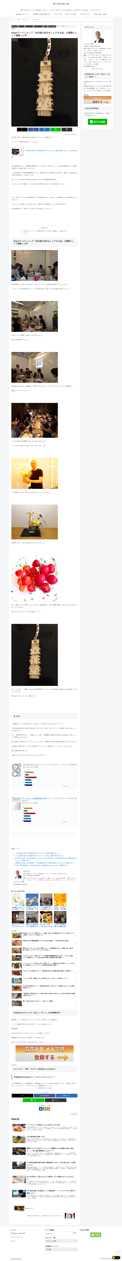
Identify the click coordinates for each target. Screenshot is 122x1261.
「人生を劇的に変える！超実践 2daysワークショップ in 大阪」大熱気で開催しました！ (39, 855)
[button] (67, 129)
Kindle (27, 775)
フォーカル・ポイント (29, 764)
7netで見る (28, 780)
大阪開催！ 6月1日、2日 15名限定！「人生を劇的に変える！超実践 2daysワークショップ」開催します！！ (45, 862)
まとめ (25, 233)
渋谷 (14, 28)
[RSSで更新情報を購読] (48, 1109)
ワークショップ (38, 26)
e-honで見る (28, 785)
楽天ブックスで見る (30, 777)
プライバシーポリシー (17, 1237)
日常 (46, 26)
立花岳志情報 (53, 26)
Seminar (15, 26)
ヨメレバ (65, 785)
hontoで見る (28, 782)
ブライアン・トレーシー (69, 26)
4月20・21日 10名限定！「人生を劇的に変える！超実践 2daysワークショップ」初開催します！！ (42, 865)
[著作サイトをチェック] (40, 1109)
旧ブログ (13, 1241)
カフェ (60, 26)
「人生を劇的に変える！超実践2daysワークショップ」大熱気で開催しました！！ (38, 853)
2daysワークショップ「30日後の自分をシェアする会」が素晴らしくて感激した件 (45, 231)
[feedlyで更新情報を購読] (44, 1109)
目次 (42, 228)
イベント (22, 26)
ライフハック (29, 26)
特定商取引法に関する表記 (18, 1233)
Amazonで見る (29, 772)
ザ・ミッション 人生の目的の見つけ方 (34, 798)
